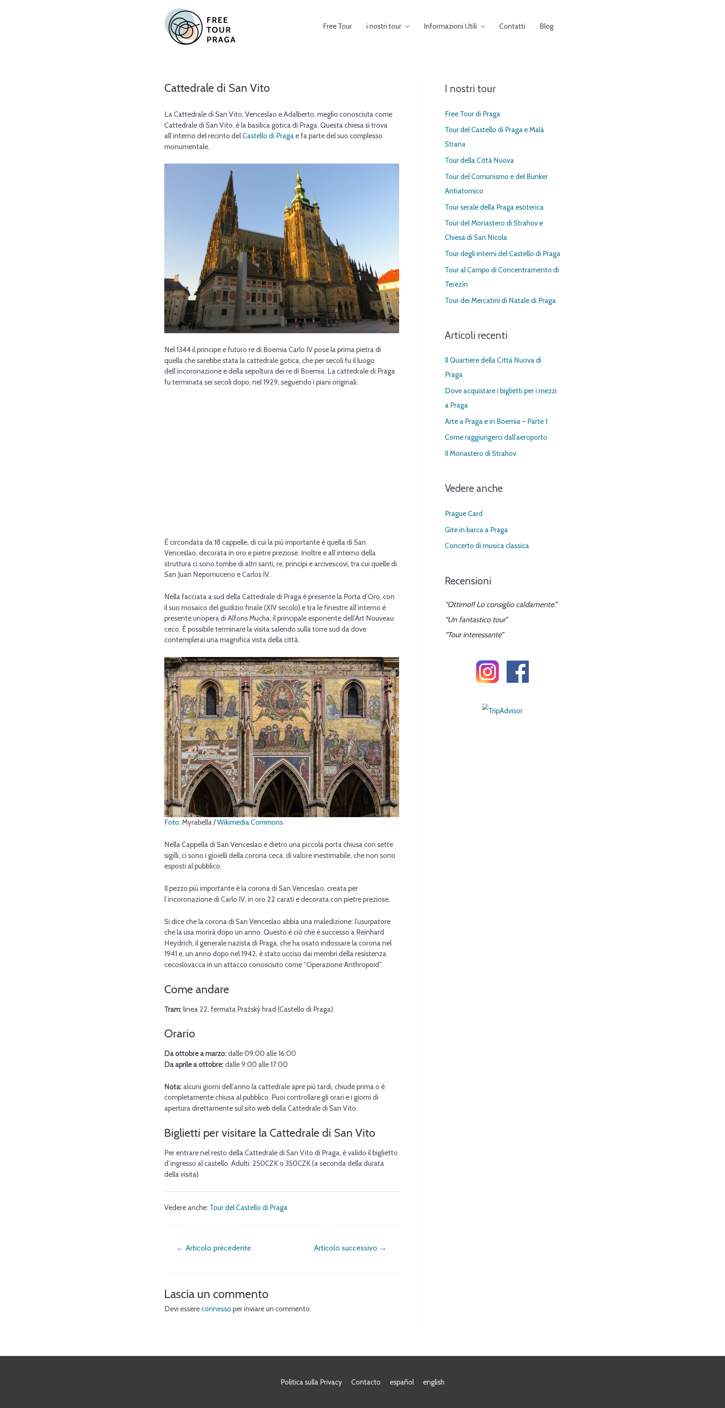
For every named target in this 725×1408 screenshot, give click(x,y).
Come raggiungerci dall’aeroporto (496, 437)
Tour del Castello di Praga (248, 1207)
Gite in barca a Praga (476, 529)
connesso (216, 1308)
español (402, 1382)
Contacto (366, 1382)
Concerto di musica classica (487, 545)
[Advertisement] (281, 473)
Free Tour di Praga (472, 114)
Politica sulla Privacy (311, 1382)
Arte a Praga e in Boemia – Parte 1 (496, 421)
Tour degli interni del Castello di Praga (502, 253)
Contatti (512, 26)
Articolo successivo (350, 1247)
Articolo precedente (213, 1247)
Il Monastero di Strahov (480, 453)
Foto (171, 822)
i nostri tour (383, 26)
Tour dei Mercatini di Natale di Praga (500, 300)
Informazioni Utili (450, 26)
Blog (547, 26)
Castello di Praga (268, 135)
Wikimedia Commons (250, 822)
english (433, 1382)
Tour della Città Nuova (479, 160)
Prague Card (464, 513)
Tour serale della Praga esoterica (494, 207)
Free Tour (337, 26)
